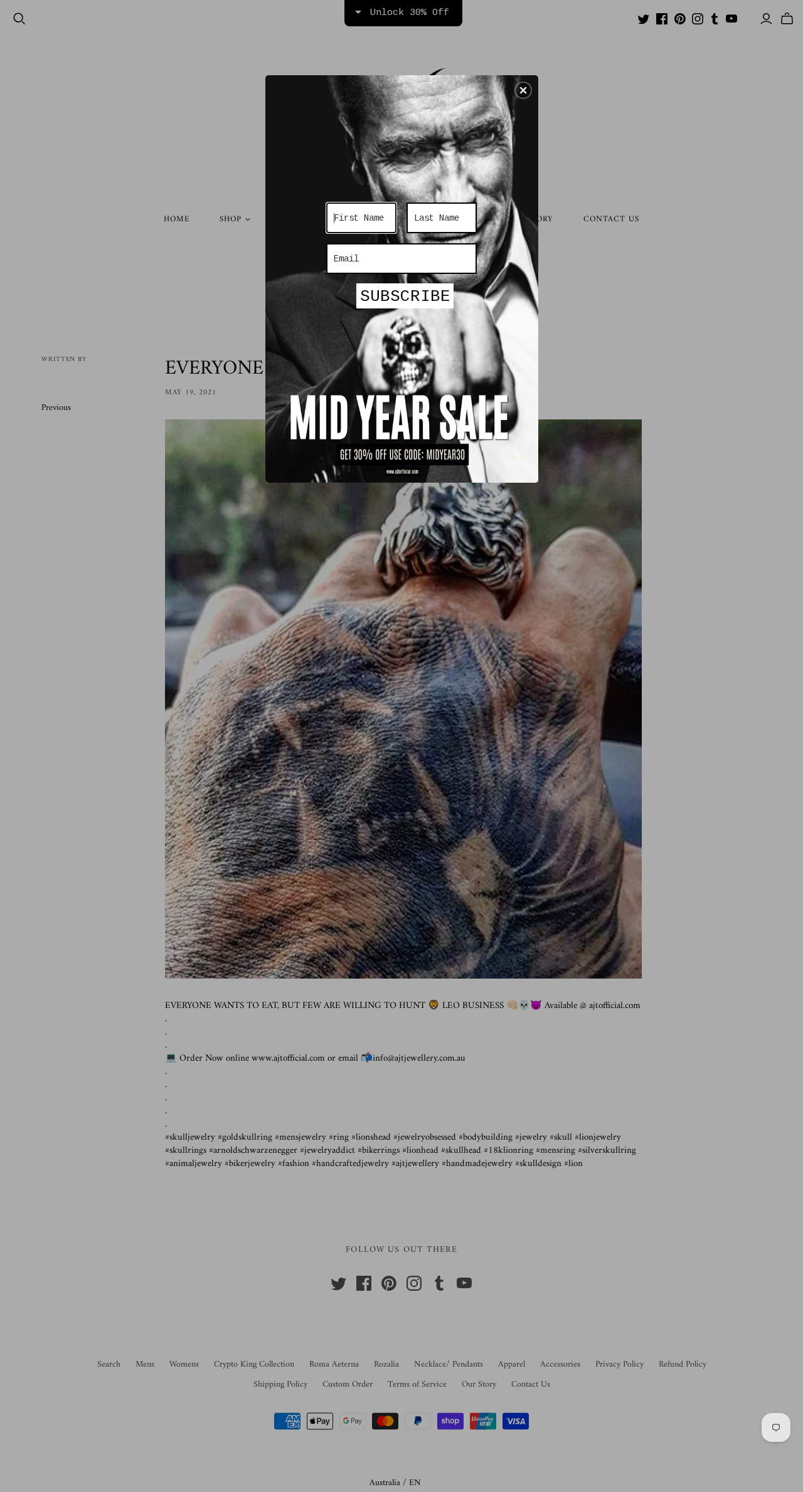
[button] (523, 90)
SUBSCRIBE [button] (405, 296)
